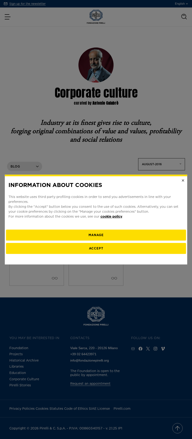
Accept (96, 248)
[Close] (183, 180)
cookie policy (111, 216)
